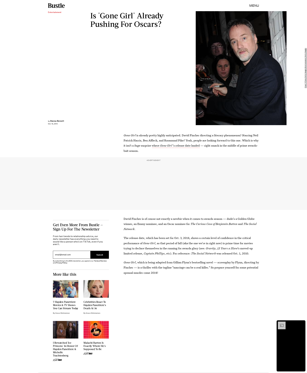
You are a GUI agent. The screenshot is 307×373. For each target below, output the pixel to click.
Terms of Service (100, 261)
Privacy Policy (61, 263)
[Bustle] (56, 5)
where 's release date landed (176, 145)
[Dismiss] (301, 323)
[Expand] (280, 323)
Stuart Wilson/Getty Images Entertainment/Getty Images (305, 68)
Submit (99, 254)
